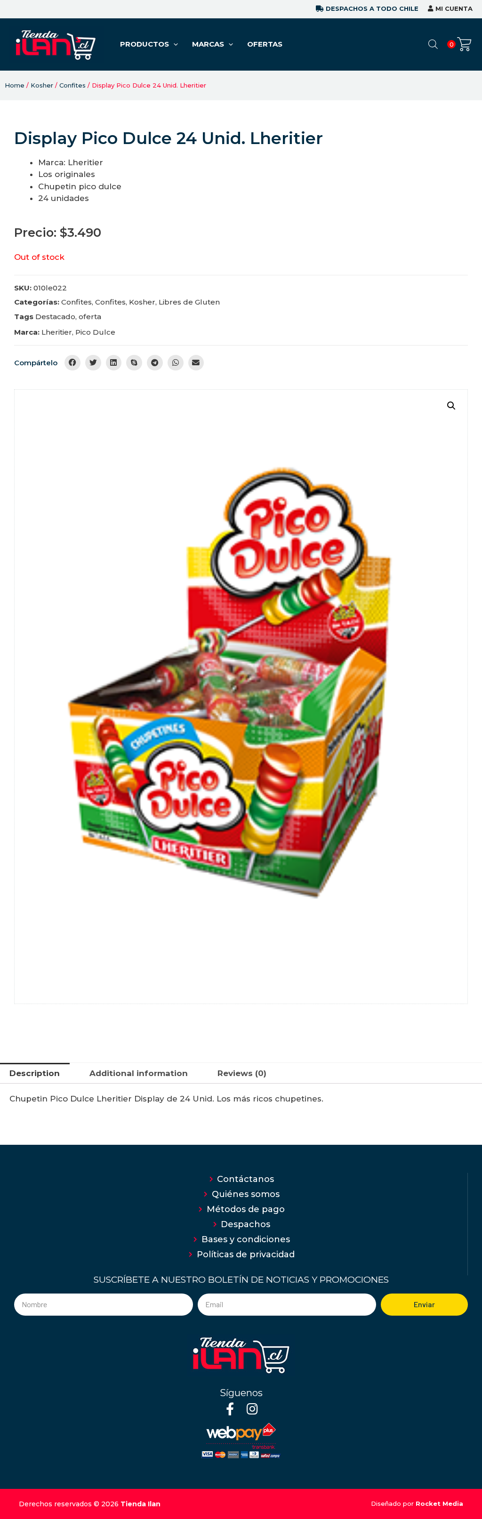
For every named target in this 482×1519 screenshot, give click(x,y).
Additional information (138, 1073)
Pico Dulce (95, 332)
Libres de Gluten (189, 301)
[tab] (35, 1073)
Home (14, 85)
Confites (72, 85)
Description (34, 1073)
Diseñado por (417, 1503)
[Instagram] (252, 1408)
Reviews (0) (241, 1073)
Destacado (55, 316)
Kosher (42, 85)
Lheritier (56, 332)
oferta (90, 316)
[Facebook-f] (230, 1408)
